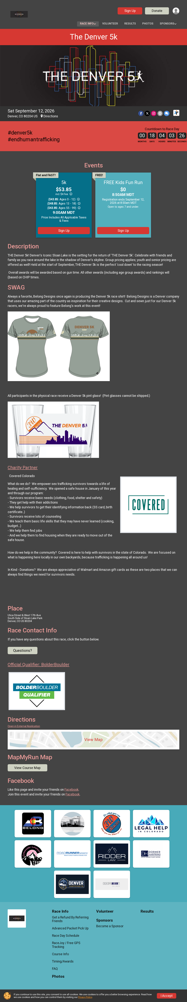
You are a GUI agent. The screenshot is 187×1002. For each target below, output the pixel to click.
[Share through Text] (166, 113)
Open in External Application (24, 726)
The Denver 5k (93, 36)
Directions (50, 116)
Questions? (22, 650)
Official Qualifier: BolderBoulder (38, 664)
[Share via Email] (160, 113)
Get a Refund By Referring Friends (70, 919)
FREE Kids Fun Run (123, 182)
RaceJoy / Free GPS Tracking (66, 944)
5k (63, 182)
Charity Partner (23, 467)
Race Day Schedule (65, 935)
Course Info (60, 954)
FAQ (55, 969)
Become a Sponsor (109, 926)
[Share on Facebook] (141, 113)
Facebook (71, 789)
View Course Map (27, 768)
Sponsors (167, 23)
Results (130, 23)
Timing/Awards (63, 961)
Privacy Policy (85, 997)
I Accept (167, 996)
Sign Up (130, 11)
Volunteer (110, 23)
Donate (157, 11)
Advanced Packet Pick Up (70, 928)
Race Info (87, 23)
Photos (147, 23)
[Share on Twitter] (147, 113)
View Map (93, 739)
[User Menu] (176, 10)
